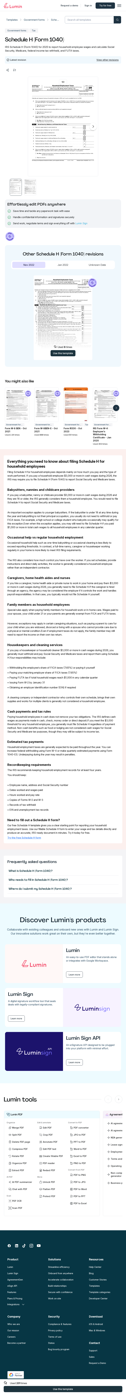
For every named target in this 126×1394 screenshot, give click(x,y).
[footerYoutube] (39, 1246)
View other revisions (107, 60)
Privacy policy (55, 1330)
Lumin (10, 1267)
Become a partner (16, 1343)
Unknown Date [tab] (97, 264)
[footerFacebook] (9, 1246)
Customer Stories (98, 1279)
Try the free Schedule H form (24, 837)
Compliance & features (59, 1324)
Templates (12, 19)
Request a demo (69, 5)
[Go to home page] (13, 5)
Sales (91, 1357)
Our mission (13, 1330)
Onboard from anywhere (60, 1273)
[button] (16, 187)
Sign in (88, 5)
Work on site (54, 1298)
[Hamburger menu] (119, 5)
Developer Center (98, 1298)
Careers (11, 1336)
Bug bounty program (58, 1349)
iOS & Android (96, 1324)
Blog (91, 1273)
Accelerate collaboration (60, 1279)
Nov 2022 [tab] (28, 264)
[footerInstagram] (31, 1246)
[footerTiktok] (24, 1246)
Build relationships (57, 1286)
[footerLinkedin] (16, 1246)
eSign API (12, 1286)
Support (93, 1350)
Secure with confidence (60, 1292)
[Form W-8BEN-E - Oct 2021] (46, 404)
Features (11, 1292)
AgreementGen (15, 1279)
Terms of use (54, 1336)
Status (51, 1343)
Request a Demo (97, 1363)
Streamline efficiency (58, 1267)
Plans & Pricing (14, 1298)
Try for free (105, 5)
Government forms (34, 19)
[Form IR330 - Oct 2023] (76, 404)
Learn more (74, 974)
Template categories (99, 1292)
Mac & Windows (97, 1330)
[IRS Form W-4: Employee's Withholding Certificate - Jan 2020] (105, 404)
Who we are (13, 1324)
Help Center (95, 1267)
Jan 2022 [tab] (63, 264)
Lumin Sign (81, 223)
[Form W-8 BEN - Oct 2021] (17, 404)
